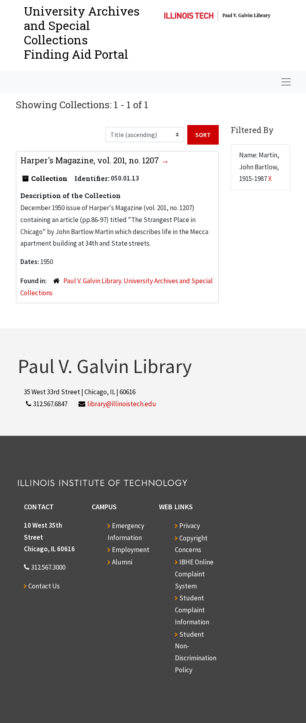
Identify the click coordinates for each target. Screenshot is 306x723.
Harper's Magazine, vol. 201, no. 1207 (90, 160)
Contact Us (44, 586)
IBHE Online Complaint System (194, 574)
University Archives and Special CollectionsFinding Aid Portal (81, 32)
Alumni (122, 562)
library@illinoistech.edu (121, 403)
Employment (130, 549)
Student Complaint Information (192, 610)
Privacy (189, 525)
